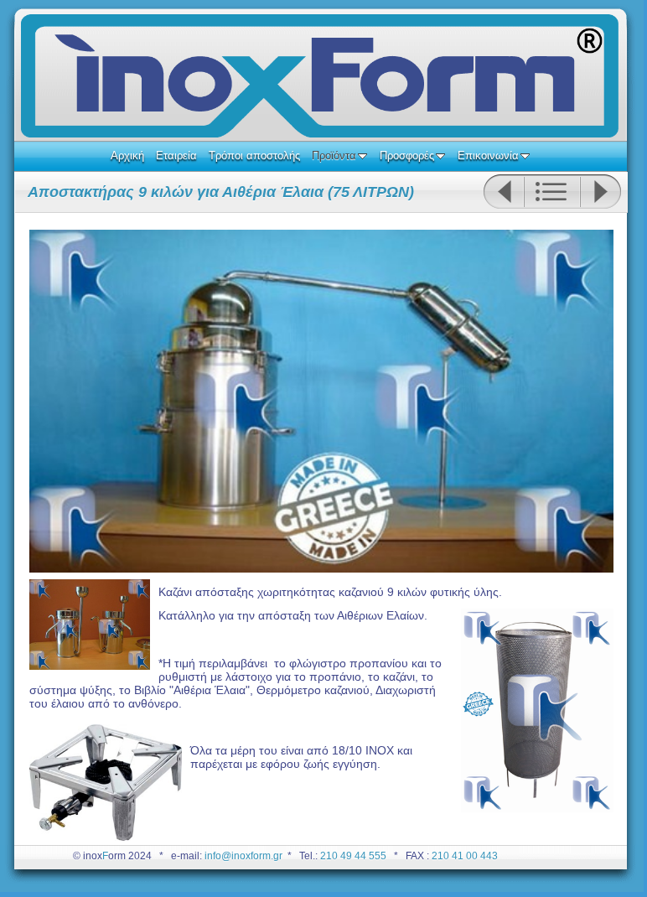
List (552, 192)
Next (601, 192)
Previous (503, 192)
